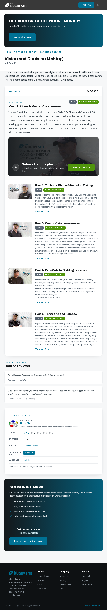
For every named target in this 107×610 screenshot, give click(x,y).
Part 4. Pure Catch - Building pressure (61, 270)
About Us (64, 576)
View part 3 (40, 258)
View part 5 (40, 349)
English (26, 460)
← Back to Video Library (20, 52)
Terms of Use (97, 606)
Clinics (40, 584)
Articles (40, 580)
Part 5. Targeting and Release (56, 313)
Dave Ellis (25, 423)
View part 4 (40, 302)
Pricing (63, 580)
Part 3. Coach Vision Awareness (57, 223)
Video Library (43, 576)
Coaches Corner (51, 52)
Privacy (87, 606)
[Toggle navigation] (72, 5)
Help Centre (87, 584)
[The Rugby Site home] (16, 5)
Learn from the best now (28, 541)
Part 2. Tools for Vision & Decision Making (64, 185)
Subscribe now (22, 37)
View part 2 (40, 212)
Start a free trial (81, 167)
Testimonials (65, 584)
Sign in (99, 5)
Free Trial (86, 5)
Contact (63, 589)
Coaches (41, 589)
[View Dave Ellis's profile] (13, 423)
